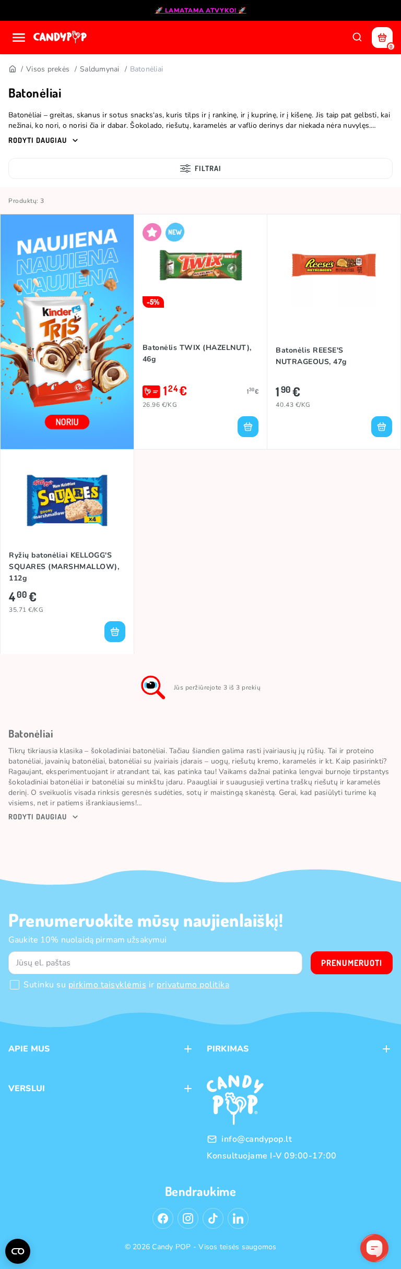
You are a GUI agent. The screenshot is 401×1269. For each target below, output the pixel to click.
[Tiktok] (213, 1218)
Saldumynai (100, 69)
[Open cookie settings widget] (17, 1251)
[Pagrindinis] (12, 69)
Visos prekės (47, 69)
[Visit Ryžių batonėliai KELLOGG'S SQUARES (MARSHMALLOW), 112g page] (67, 500)
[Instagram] (188, 1218)
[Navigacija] (18, 37)
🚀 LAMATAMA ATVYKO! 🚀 (200, 10)
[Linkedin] (238, 1218)
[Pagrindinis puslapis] (61, 37)
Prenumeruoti (351, 963)
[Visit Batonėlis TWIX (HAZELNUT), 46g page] (201, 265)
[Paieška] (357, 37)
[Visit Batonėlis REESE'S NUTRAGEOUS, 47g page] (334, 265)
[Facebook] (162, 1218)
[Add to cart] (248, 426)
